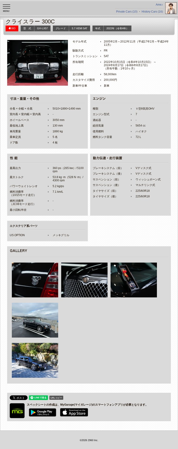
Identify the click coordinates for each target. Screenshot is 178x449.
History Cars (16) (152, 11)
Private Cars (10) (126, 11)
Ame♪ (159, 4)
